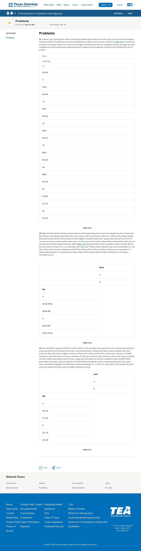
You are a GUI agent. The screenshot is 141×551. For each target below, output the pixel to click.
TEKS (58, 5)
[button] (131, 5)
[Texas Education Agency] (120, 511)
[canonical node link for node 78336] (8, 13)
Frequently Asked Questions (53, 506)
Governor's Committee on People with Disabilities (88, 524)
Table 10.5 (119, 42)
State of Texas (51, 517)
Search (104, 5)
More (75, 5)
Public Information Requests (30, 524)
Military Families (76, 508)
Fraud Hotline (27, 513)
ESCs (46, 513)
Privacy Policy (13, 521)
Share (58, 468)
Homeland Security (54, 526)
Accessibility (12, 517)
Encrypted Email (28, 508)
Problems (10, 37)
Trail (70, 504)
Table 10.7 (80, 359)
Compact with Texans (31, 504)
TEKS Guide (49, 5)
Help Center (12, 508)
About (66, 5)
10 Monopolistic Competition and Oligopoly (39, 13)
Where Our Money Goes (80, 513)
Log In (120, 5)
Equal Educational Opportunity (84, 517)
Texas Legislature (53, 521)
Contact (10, 513)
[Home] (22, 4)
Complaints (26, 517)
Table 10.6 (81, 244)
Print (45, 468)
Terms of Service (11, 528)
